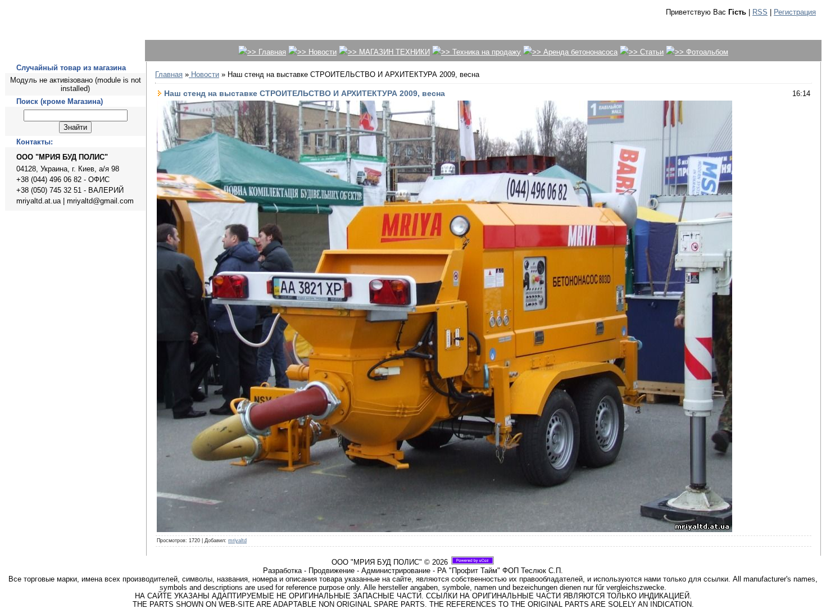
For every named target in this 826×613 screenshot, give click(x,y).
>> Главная (266, 52)
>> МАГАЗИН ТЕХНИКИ (389, 52)
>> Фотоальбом (701, 52)
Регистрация (795, 12)
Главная (169, 74)
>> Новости (317, 52)
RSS (760, 12)
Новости (204, 74)
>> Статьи (646, 52)
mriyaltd (237, 540)
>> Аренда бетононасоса (575, 52)
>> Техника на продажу (481, 52)
